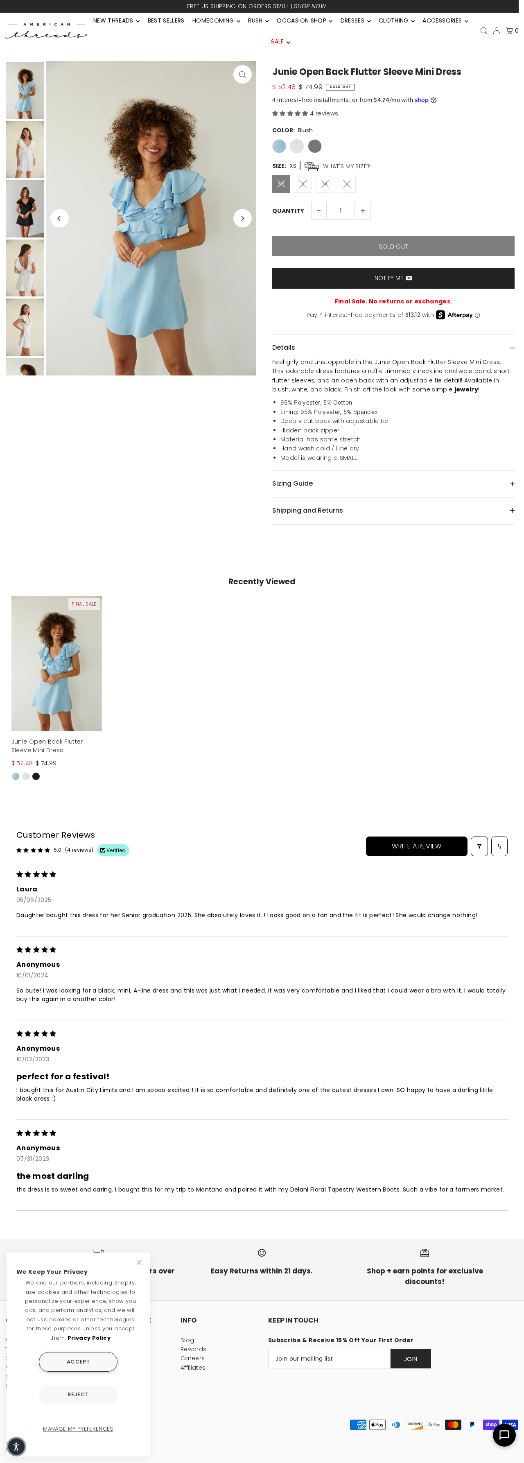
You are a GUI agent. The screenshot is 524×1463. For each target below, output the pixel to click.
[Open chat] (504, 1435)
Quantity (288, 211)
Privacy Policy (89, 1338)
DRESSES (352, 20)
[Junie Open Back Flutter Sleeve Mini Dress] (56, 663)
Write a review (417, 846)
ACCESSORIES (442, 20)
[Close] (140, 1262)
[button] (291, 113)
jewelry (466, 389)
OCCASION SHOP (301, 20)
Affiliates (193, 1368)
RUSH (255, 20)
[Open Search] (484, 30)
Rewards (193, 1349)
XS (281, 184)
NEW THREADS (113, 20)
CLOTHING (394, 20)
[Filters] (479, 846)
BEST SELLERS (166, 20)
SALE (277, 41)
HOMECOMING (213, 20)
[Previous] (59, 218)
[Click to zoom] (242, 74)
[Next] (242, 218)
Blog (187, 1340)
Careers (193, 1358)
